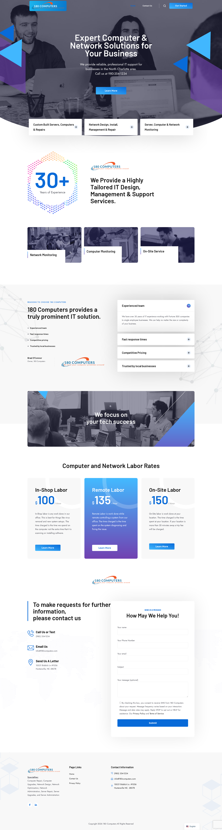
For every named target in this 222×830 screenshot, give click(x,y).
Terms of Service (157, 713)
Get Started (181, 5)
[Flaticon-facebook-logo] (29, 805)
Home (133, 5)
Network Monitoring (43, 255)
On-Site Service (153, 251)
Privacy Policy (139, 713)
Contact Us (147, 5)
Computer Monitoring (101, 251)
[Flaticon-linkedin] (36, 805)
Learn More (111, 90)
